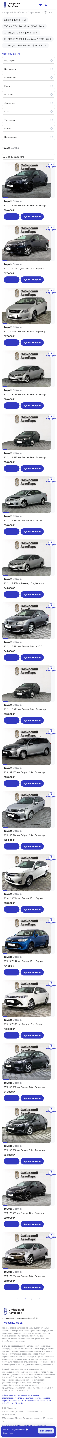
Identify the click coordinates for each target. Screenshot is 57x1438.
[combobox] (30, 156)
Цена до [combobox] (8, 94)
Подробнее (8, 1433)
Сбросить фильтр (11, 53)
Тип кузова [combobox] (10, 120)
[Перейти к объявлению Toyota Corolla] (28, 180)
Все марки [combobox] (9, 60)
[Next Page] (39, 1299)
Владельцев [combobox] (10, 137)
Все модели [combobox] (10, 69)
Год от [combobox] (7, 86)
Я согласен (46, 1430)
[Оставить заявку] (46, 5)
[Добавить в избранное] (40, 5)
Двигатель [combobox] (9, 103)
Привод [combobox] (8, 128)
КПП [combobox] (6, 111)
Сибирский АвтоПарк (13, 12)
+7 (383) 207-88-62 (12, 1323)
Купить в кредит (32, 216)
